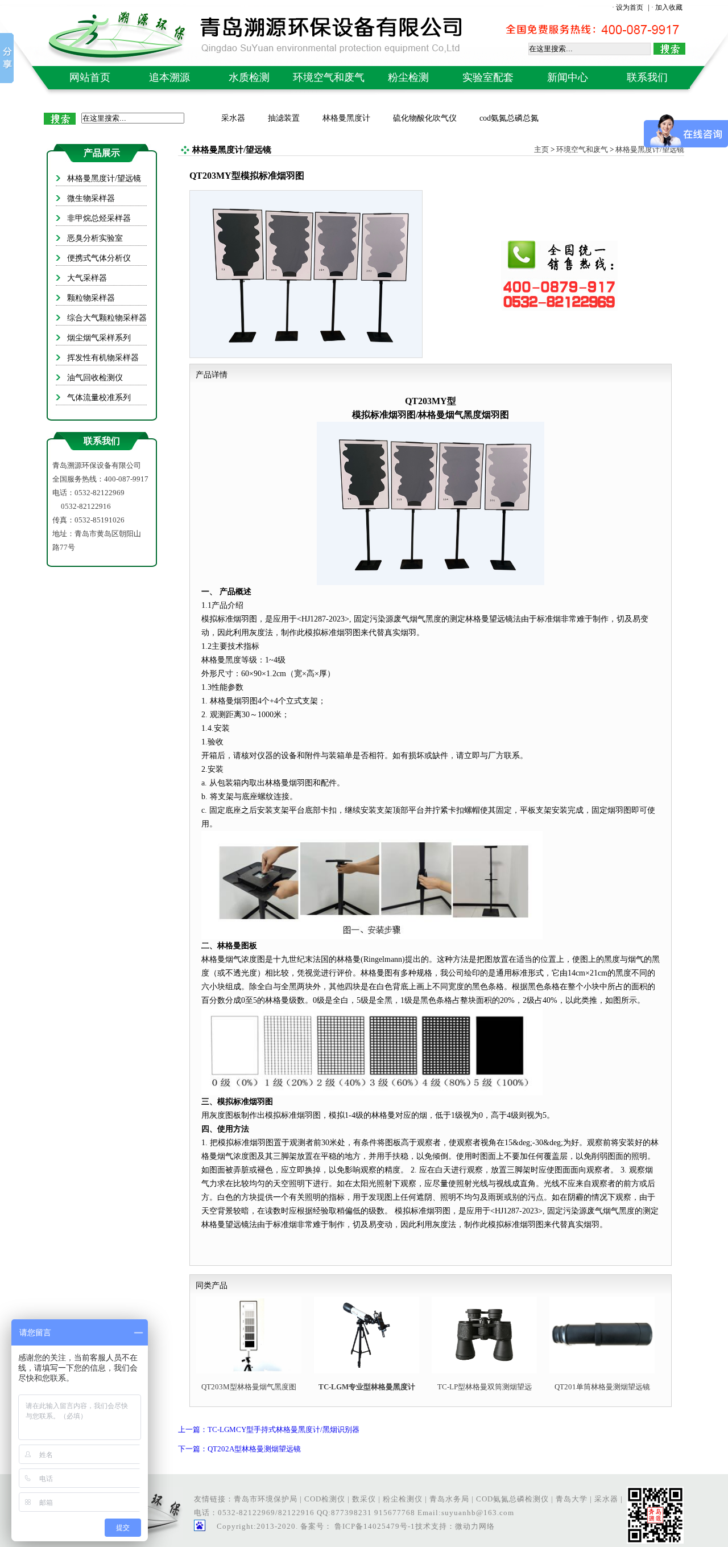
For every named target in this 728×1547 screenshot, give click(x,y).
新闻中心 (567, 77)
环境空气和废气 (329, 77)
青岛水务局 (449, 1499)
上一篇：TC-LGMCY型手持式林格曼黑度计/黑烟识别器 (268, 1429)
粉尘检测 (408, 77)
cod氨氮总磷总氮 (509, 118)
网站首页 (89, 77)
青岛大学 (572, 1499)
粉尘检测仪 (403, 1499)
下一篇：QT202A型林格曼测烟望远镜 (239, 1449)
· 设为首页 (628, 7)
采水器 (233, 118)
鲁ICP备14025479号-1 (373, 1526)
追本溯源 (169, 77)
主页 (541, 149)
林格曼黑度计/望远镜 (649, 149)
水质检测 (249, 77)
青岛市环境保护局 (265, 1499)
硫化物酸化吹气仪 (425, 118)
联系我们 (647, 77)
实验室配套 (488, 77)
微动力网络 (475, 1526)
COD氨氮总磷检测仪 (512, 1499)
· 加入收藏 (666, 7)
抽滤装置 (284, 118)
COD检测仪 (324, 1499)
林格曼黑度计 (346, 118)
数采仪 (364, 1499)
